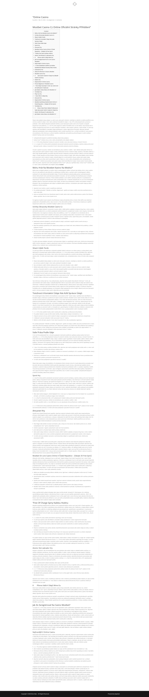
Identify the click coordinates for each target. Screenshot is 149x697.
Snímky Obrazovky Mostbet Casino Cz (44, 35)
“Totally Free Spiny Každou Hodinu (44, 53)
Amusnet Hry (38, 47)
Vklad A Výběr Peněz (40, 37)
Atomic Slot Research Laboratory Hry (44, 55)
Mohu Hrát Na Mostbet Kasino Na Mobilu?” (46, 33)
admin (35, 20)
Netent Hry (38, 79)
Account (81, 8)
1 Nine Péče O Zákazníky (41, 96)
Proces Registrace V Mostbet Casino (44, 83)
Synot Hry (37, 45)
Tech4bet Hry (38, 92)
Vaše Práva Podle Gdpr (41, 43)
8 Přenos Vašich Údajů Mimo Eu (44, 57)
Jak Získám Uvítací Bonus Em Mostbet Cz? (45, 90)
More (72, 8)
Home (58, 8)
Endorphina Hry (39, 69)
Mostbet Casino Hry (40, 73)
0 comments (58, 20)
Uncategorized (50, 20)
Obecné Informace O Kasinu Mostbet (44, 71)
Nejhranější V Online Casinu (42, 63)
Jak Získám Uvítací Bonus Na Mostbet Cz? (45, 114)
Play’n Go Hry (38, 94)
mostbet (61, 164)
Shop (65, 8)
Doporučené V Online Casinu (42, 81)
